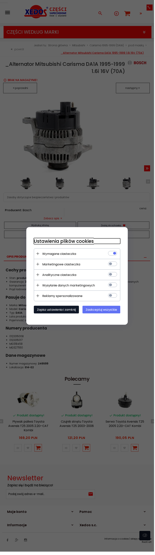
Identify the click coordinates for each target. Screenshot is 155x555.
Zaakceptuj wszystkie (101, 309)
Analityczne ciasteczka (59, 275)
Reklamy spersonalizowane (62, 296)
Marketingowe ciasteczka (61, 264)
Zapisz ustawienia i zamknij (56, 309)
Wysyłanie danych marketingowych (68, 285)
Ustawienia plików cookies (64, 241)
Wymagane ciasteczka (59, 253)
